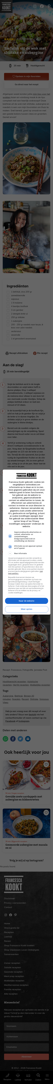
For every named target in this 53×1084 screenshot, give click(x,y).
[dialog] (26, 542)
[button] (26, 553)
